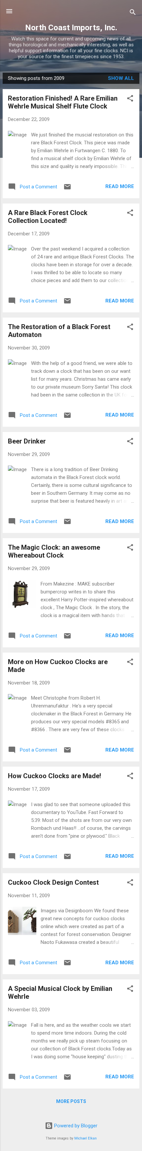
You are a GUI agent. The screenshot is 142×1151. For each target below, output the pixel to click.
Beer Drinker (27, 441)
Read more (119, 186)
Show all (121, 78)
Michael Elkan (85, 1138)
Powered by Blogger (75, 1126)
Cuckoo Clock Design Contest (53, 882)
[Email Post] (67, 189)
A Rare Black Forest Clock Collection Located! (48, 217)
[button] (130, 99)
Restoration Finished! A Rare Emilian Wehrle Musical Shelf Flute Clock (63, 102)
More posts (71, 1101)
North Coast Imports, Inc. (71, 27)
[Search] (133, 13)
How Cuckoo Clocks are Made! (54, 776)
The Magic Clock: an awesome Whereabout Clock (54, 551)
